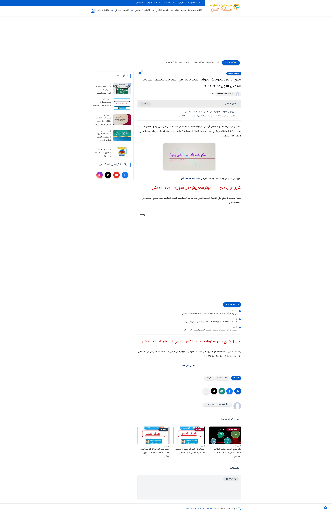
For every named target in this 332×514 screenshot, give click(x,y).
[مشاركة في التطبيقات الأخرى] (206, 391)
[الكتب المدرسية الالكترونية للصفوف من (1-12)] (122, 151)
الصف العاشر (233, 73)
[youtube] (116, 175)
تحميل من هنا (189, 366)
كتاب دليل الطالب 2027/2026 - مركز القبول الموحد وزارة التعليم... (192, 63)
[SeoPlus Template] (239, 509)
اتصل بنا (167, 3)
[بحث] (93, 11)
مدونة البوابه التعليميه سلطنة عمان (200, 509)
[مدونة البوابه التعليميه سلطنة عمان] (224, 7)
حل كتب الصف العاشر (192, 179)
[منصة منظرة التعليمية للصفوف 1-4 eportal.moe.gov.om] (122, 104)
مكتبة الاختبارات (178, 10)
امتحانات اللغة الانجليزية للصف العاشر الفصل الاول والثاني (211, 322)
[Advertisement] (166, 39)
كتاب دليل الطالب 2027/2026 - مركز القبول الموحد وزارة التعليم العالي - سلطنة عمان (103, 122)
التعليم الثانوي (162, 10)
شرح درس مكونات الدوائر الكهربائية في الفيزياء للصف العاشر (210, 112)
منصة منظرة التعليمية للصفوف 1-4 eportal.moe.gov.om (102, 106)
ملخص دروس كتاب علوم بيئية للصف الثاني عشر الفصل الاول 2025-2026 (102, 90)
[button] (229, 391)
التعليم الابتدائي (122, 10)
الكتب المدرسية (195, 10)
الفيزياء (209, 378)
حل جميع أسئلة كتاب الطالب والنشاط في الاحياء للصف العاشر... (209, 314)
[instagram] (99, 175)
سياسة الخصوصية (195, 3)
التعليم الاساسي (142, 10)
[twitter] (108, 175)
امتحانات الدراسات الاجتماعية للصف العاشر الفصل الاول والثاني (209, 330)
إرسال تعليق (231, 479)
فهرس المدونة (178, 3)
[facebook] (125, 175)
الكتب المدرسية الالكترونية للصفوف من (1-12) (102, 153)
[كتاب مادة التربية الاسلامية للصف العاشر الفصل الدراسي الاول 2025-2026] (122, 135)
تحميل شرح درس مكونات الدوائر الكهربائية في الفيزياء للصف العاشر (207, 116)
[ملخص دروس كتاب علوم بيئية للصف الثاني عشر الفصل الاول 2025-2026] (122, 88)
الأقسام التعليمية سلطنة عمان (148, 3)
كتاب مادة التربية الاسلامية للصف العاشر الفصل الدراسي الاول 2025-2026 (102, 137)
